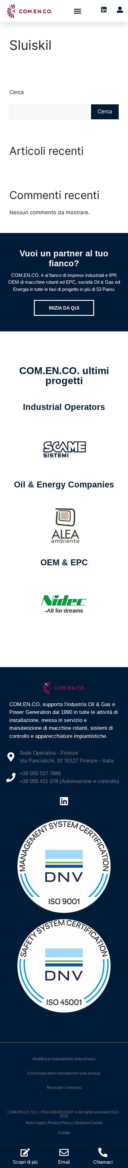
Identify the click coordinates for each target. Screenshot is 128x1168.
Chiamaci (102, 1162)
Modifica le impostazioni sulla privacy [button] (64, 1059)
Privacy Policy (59, 1123)
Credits (64, 1133)
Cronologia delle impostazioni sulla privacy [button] (64, 1073)
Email (64, 1162)
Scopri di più (25, 1162)
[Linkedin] (64, 801)
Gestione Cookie (88, 1123)
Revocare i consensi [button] (64, 1087)
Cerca (16, 92)
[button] (78, 11)
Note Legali (35, 1123)
